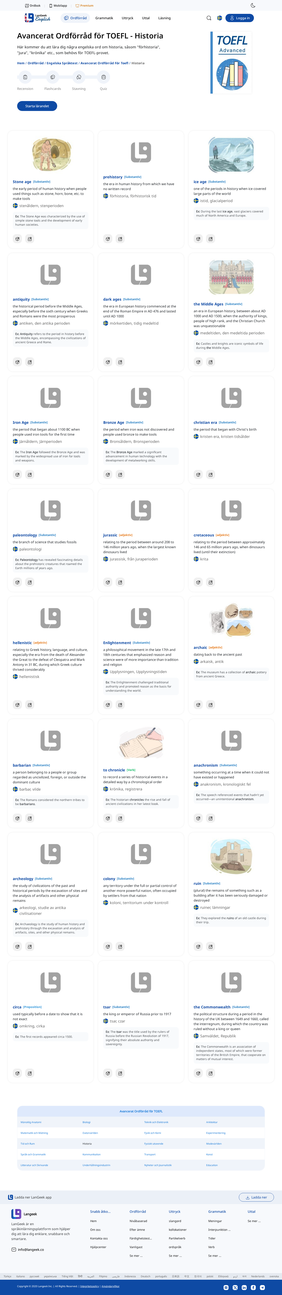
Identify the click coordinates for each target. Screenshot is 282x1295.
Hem (21, 63)
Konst (209, 1154)
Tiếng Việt (67, 1276)
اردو (235, 1276)
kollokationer (178, 1230)
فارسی (116, 1276)
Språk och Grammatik (33, 1154)
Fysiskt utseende (153, 1143)
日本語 (175, 1276)
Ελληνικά (223, 1276)
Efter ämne (137, 1230)
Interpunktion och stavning (219, 1230)
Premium (87, 5)
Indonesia (130, 1276)
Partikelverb (177, 1238)
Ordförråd (36, 63)
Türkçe (7, 1276)
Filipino (103, 1276)
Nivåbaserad (138, 1221)
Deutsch (145, 1276)
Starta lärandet (37, 106)
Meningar (215, 1221)
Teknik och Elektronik (156, 1122)
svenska (274, 1276)
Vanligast (136, 1247)
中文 (186, 1276)
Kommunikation (92, 1154)
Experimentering (215, 1133)
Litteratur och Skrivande (34, 1165)
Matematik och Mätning (34, 1133)
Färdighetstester (141, 1238)
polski (210, 1276)
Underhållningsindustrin (96, 1165)
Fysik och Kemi (152, 1133)
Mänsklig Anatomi (31, 1122)
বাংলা (244, 1276)
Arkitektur (212, 1122)
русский (34, 1276)
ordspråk (175, 1247)
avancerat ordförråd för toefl (104, 63)
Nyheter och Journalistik (158, 1165)
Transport (149, 1154)
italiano (20, 1276)
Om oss (95, 1230)
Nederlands (258, 1276)
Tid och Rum (28, 1143)
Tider (212, 1238)
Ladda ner (259, 1197)
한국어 (198, 1276)
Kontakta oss (99, 1238)
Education (212, 1165)
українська (50, 1276)
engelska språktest (62, 63)
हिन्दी (80, 1276)
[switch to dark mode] (253, 5)
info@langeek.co (31, 1249)
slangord (175, 1221)
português (161, 1276)
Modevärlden (214, 1143)
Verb (211, 1247)
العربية (90, 1276)
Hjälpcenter (98, 1247)
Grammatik (217, 1211)
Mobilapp (60, 5)
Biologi (86, 1122)
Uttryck (174, 1211)
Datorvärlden (90, 1133)
